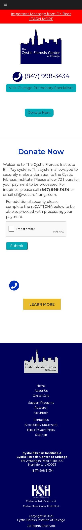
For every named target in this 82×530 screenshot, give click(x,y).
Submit (16, 246)
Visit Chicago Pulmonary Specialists (41, 88)
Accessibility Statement (41, 425)
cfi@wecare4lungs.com (35, 194)
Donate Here (39, 112)
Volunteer (41, 413)
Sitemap (41, 435)
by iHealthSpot (51, 506)
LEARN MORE (42, 304)
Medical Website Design (39, 501)
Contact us (41, 420)
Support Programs (41, 402)
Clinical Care (41, 396)
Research (41, 407)
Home (41, 386)
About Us (41, 391)
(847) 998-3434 (46, 76)
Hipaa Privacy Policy (41, 430)
